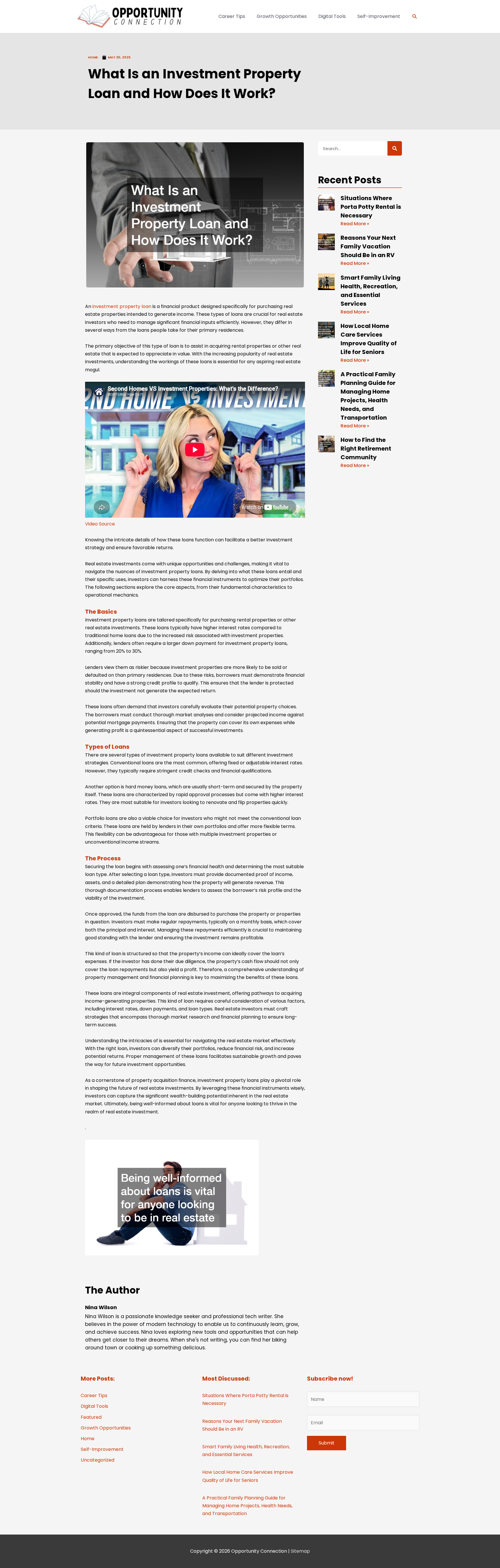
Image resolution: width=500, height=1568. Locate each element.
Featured (91, 1417)
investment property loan (121, 306)
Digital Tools (94, 1406)
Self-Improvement (102, 1449)
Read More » (355, 223)
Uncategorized (97, 1460)
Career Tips (94, 1395)
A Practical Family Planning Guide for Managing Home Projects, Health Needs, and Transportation (247, 1506)
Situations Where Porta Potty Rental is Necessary (371, 206)
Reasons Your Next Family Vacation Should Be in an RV (368, 246)
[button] (415, 17)
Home (93, 57)
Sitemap (300, 1551)
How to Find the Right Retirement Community (366, 448)
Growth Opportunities (106, 1428)
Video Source (100, 524)
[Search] (394, 148)
